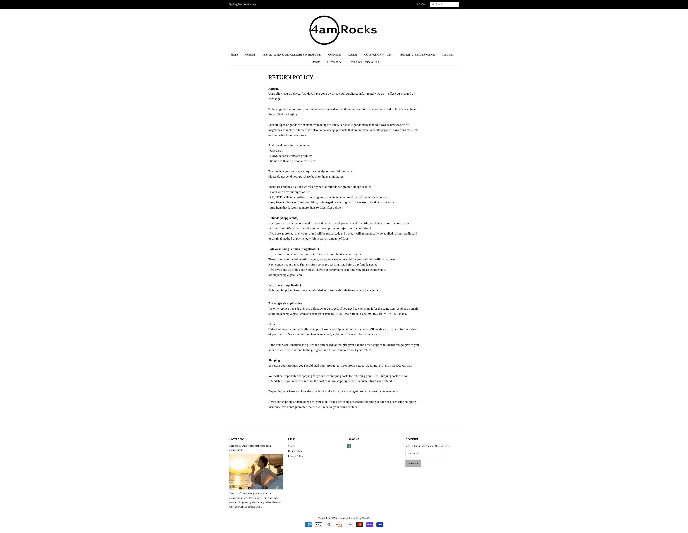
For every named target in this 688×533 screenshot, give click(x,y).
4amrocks (343, 518)
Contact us (448, 54)
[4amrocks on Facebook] (349, 446)
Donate (316, 61)
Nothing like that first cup (242, 4)
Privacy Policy (295, 456)
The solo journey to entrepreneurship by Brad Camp (291, 54)
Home (234, 54)
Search (291, 445)
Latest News (236, 438)
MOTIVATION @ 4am (377, 54)
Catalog (352, 54)
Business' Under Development (417, 54)
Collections (334, 54)
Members (250, 54)
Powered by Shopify (359, 518)
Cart (423, 4)
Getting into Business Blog (363, 61)
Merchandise (334, 61)
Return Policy (295, 451)
